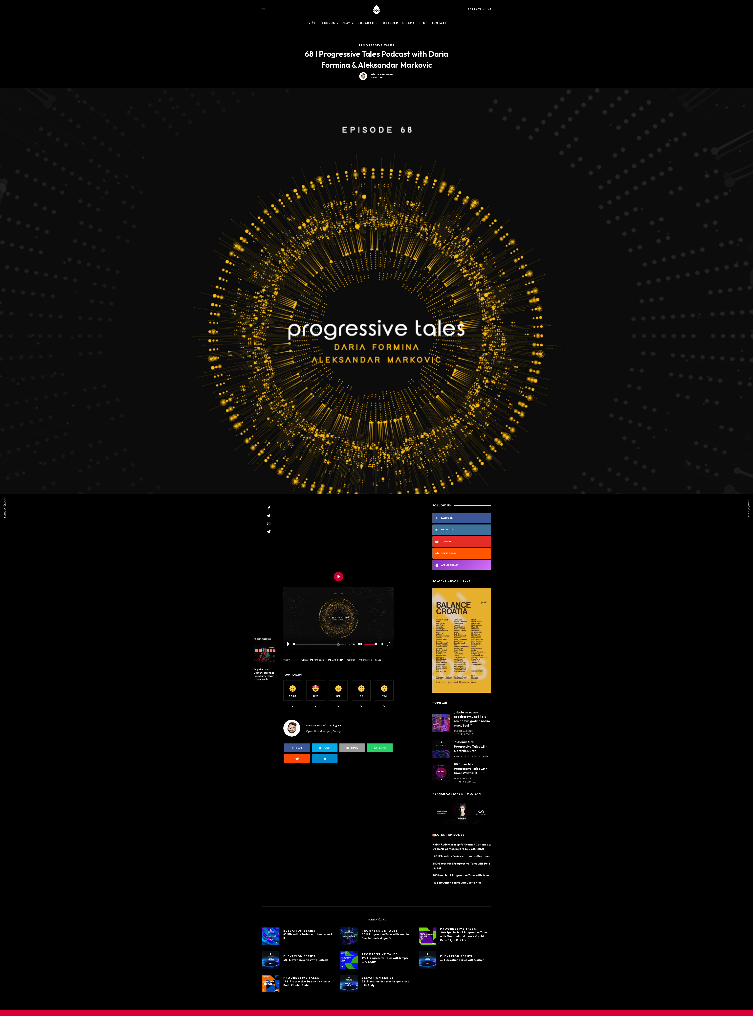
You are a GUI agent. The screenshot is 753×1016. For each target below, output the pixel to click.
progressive (365, 660)
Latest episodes (450, 834)
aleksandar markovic (312, 660)
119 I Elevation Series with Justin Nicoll (457, 882)
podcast (350, 660)
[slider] (318, 644)
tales (378, 660)
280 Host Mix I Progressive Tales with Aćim (460, 875)
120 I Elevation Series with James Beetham (461, 856)
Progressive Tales (380, 930)
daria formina (335, 660)
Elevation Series (299, 930)
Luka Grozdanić (385, 74)
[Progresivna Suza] (376, 9)
